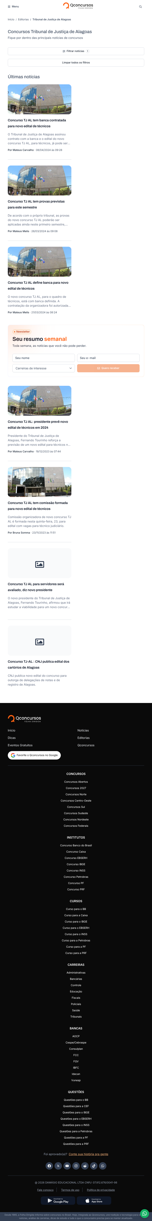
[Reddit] (85, 1166)
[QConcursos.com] (24, 718)
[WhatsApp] (102, 1166)
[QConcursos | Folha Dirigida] (78, 6)
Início (11, 19)
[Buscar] (140, 6)
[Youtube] (67, 1166)
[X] (58, 1166)
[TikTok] (94, 1166)
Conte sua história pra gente (88, 1154)
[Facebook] (49, 1166)
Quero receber (110, 368)
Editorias (23, 19)
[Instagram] (76, 1166)
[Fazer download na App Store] (94, 1200)
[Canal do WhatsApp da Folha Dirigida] (144, 1213)
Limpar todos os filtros (76, 62)
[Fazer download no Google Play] (58, 1200)
